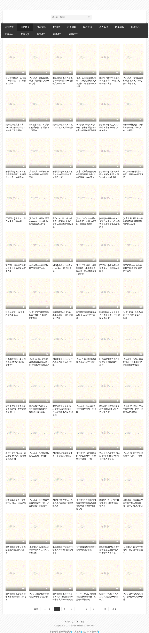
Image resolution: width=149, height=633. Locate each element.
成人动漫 (103, 27)
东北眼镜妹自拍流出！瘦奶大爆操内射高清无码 (133, 174)
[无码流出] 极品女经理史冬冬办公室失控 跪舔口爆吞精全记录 (39, 221)
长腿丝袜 (9, 34)
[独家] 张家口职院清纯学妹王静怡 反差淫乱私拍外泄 (39, 315)
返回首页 (9, 27)
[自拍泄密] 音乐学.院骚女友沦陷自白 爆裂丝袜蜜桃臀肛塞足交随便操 (63, 410)
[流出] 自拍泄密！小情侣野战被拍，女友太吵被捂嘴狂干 (16, 408)
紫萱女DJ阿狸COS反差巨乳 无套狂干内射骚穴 (108, 596)
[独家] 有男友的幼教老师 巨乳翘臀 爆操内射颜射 (133, 315)
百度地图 (76, 631)
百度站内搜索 (65, 631)
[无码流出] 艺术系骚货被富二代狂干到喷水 (39, 454)
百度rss (85, 631)
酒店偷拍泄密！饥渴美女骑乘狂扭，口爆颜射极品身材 (16, 80)
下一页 (103, 608)
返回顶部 (80, 621)
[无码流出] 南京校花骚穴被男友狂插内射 (16, 220)
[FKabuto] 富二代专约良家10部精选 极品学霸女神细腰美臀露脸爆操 (63, 222)
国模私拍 (135, 27)
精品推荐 (73, 34)
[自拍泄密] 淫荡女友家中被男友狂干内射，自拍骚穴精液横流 (133, 408)
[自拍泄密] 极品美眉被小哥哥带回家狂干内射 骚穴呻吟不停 (63, 80)
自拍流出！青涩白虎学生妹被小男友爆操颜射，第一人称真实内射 (133, 502)
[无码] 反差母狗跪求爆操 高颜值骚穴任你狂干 (86, 362)
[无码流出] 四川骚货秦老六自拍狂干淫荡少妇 (16, 501)
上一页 (47, 608)
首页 (36, 608)
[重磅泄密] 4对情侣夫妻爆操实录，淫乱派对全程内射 (63, 315)
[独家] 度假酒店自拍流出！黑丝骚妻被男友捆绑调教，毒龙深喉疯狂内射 (86, 82)
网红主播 (87, 27)
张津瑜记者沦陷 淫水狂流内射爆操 (15, 313)
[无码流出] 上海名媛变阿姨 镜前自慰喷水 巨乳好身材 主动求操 (109, 174)
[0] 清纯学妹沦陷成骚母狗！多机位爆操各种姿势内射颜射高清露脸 (86, 127)
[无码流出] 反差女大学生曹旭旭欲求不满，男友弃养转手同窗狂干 (39, 502)
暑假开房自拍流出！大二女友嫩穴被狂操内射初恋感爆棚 (16, 455)
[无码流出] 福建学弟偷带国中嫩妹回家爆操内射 (16, 596)
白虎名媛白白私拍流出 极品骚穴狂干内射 (39, 267)
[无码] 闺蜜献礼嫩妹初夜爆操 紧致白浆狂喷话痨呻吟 (16, 362)
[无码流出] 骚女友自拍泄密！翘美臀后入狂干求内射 (39, 80)
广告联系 (94, 631)
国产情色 (25, 27)
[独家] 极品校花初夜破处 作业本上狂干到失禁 (63, 268)
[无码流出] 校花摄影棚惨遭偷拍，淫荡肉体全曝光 (109, 268)
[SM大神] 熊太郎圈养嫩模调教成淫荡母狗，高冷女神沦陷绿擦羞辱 (39, 362)
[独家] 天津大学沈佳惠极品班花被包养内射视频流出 (63, 502)
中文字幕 (71, 27)
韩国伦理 (41, 34)
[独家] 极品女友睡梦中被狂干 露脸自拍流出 (63, 454)
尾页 (114, 608)
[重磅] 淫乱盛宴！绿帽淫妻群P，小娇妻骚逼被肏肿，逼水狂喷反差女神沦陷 (86, 269)
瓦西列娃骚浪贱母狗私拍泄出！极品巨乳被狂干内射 (16, 268)
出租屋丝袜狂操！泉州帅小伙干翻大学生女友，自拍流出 (133, 127)
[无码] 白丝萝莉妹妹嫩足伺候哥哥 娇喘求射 (39, 595)
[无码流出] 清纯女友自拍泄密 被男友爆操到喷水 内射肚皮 (133, 80)
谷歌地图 (54, 631)
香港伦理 (57, 34)
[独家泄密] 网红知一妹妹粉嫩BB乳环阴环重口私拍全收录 (133, 221)
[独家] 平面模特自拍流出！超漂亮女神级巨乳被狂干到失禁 (109, 80)
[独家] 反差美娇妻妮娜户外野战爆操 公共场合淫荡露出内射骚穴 (86, 174)
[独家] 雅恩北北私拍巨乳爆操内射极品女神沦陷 (63, 362)
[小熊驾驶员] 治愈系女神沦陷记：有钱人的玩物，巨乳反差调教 (86, 221)
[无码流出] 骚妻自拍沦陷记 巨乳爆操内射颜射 (16, 549)
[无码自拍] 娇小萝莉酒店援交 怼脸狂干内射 (133, 454)
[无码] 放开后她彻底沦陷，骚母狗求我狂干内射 (133, 596)
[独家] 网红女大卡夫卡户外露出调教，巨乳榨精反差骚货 (109, 315)
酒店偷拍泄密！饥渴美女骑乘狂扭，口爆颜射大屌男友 (39, 127)
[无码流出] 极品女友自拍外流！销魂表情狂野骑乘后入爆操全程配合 (63, 596)
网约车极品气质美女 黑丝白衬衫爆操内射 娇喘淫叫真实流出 (38, 408)
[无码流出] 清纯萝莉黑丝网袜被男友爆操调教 (63, 126)
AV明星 (56, 27)
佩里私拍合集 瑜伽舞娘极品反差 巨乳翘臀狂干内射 (132, 268)
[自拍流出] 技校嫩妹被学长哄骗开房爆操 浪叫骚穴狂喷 (63, 174)
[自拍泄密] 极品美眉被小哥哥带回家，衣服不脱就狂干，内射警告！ (16, 174)
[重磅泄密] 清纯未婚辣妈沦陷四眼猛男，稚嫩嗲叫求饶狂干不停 (86, 455)
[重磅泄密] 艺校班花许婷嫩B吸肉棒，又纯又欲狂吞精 (39, 549)
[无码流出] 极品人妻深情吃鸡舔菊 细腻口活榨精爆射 (109, 127)
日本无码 (41, 27)
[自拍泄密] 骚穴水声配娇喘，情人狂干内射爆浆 (133, 549)
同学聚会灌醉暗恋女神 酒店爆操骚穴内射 (86, 548)
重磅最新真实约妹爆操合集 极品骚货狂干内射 (86, 315)
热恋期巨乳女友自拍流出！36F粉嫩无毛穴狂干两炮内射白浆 (109, 455)
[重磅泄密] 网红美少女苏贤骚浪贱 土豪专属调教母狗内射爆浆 (109, 549)
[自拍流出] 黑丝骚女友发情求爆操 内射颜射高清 (39, 174)
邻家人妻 (25, 34)
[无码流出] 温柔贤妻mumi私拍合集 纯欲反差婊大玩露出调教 (15, 127)
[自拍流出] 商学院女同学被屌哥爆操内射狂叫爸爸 (63, 549)
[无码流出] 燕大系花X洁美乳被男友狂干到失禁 (86, 408)
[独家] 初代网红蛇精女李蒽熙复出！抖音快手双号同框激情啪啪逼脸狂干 (109, 222)
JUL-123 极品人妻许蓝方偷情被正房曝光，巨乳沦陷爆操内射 (86, 596)
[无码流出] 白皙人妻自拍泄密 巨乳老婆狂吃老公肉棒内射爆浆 (133, 362)
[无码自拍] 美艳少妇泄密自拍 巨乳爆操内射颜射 (109, 362)
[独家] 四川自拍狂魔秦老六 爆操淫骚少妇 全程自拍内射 (109, 408)
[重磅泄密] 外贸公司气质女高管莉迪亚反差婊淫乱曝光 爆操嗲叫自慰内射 (86, 504)
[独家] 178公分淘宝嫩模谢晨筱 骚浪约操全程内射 (109, 502)
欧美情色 (119, 27)
